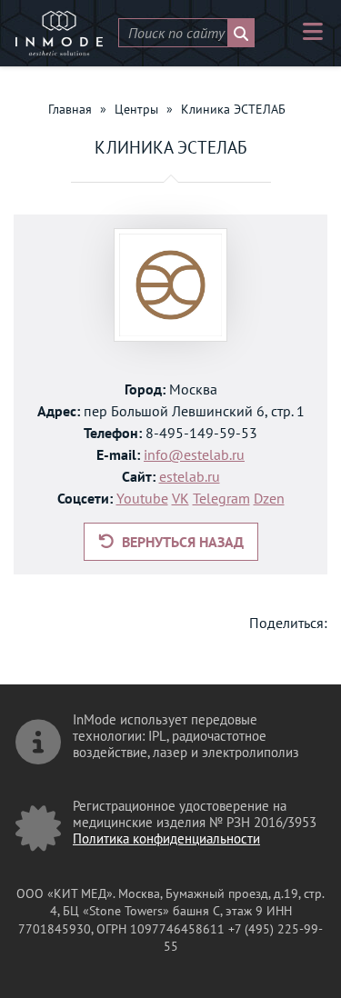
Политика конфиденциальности (166, 838)
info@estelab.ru (194, 454)
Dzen (269, 498)
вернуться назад (181, 542)
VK (180, 498)
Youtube (142, 498)
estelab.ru (189, 476)
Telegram (221, 498)
